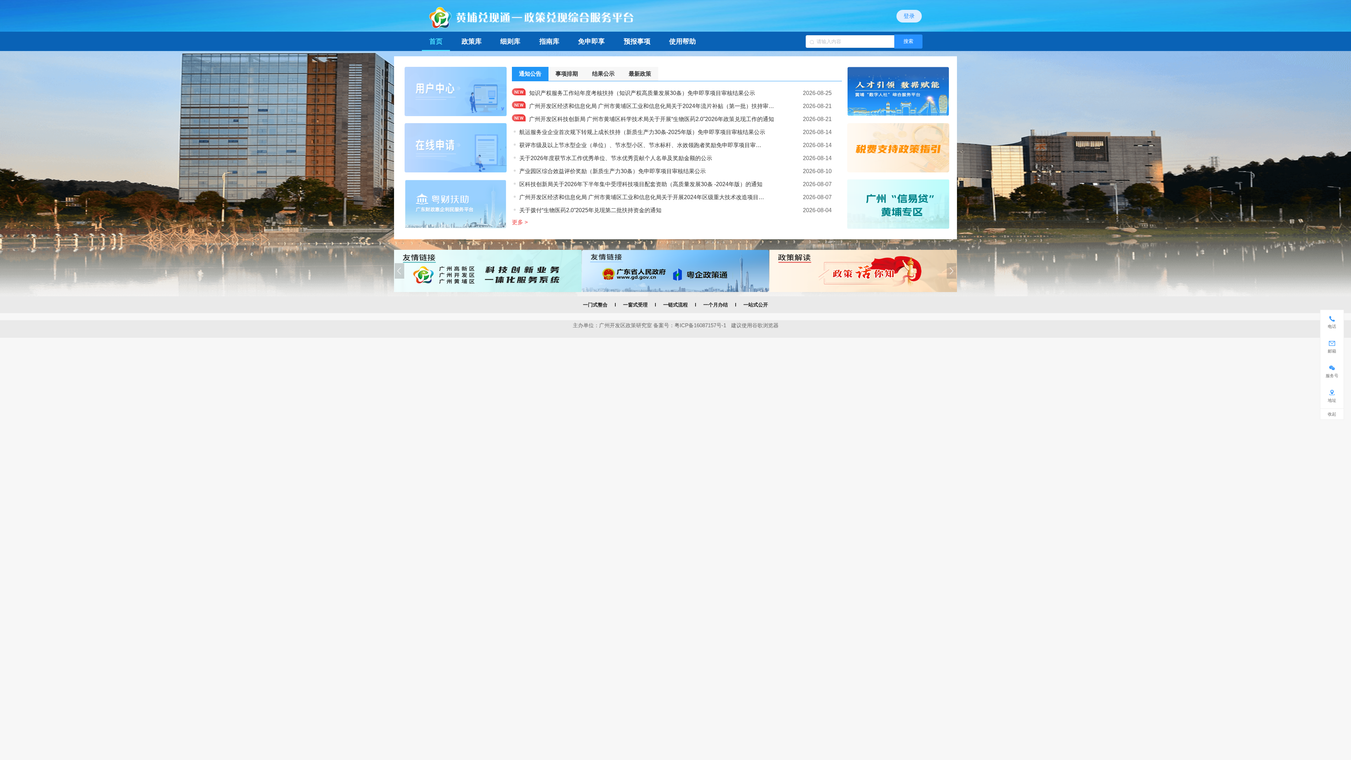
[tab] (530, 74)
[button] (399, 271)
